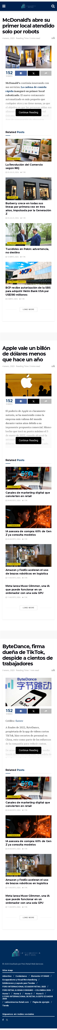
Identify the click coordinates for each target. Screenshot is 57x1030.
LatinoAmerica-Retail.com (17, 1002)
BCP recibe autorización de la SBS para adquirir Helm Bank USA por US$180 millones (28, 291)
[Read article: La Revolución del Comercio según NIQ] (28, 150)
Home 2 (17, 994)
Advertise (7, 976)
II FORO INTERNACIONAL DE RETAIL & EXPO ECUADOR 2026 (27, 997)
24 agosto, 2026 (13, 500)
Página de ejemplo (41, 1002)
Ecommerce (14, 159)
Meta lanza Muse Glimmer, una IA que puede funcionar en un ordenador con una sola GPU (28, 589)
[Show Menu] (3, 6)
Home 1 (6, 994)
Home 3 (28, 994)
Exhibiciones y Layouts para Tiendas (18, 983)
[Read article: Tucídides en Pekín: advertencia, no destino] (28, 234)
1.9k (23, 172)
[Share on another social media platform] (45, 73)
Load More (28, 309)
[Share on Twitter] (34, 73)
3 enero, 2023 (8, 670)
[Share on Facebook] (21, 73)
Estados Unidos (16, 282)
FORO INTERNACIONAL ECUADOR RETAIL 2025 (24, 987)
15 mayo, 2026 (13, 257)
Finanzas (12, 197)
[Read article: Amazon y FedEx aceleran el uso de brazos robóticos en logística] (28, 555)
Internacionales (17, 243)
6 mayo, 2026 (12, 299)
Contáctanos (21, 976)
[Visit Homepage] (28, 6)
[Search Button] (53, 6)
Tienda (5, 1005)
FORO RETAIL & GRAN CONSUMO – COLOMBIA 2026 (26, 990)
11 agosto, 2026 (13, 578)
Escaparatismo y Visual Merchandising (19, 980)
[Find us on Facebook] (3, 1020)
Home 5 (39, 994)
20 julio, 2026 (13, 172)
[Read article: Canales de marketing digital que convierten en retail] (28, 478)
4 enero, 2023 (8, 38)
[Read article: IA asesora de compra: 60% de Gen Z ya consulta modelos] (28, 516)
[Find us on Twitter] (7, 1020)
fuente (19, 721)
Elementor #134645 (40, 976)
